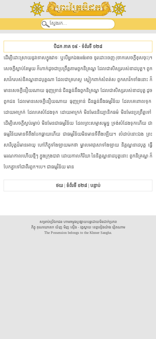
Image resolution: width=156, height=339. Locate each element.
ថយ (59, 185)
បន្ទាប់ (95, 185)
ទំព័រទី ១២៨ (92, 46)
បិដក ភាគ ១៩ (66, 46)
